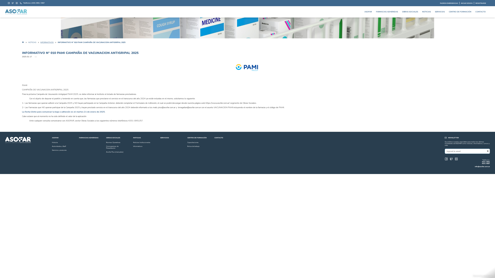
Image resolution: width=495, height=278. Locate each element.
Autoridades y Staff (59, 146)
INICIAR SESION (467, 3)
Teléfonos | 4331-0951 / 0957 (34, 3)
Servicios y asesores (59, 150)
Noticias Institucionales (141, 142)
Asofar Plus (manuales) (114, 152)
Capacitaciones (193, 142)
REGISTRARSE (480, 3)
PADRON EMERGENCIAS (449, 3)
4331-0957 (486, 163)
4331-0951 (486, 162)
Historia (55, 142)
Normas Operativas (113, 142)
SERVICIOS (440, 12)
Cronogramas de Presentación (112, 147)
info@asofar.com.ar (482, 167)
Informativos (47, 42)
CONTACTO (480, 12)
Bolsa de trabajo (193, 146)
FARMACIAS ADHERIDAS (387, 12)
